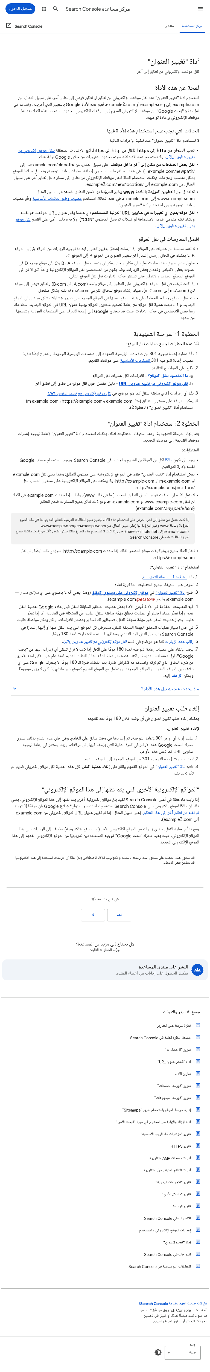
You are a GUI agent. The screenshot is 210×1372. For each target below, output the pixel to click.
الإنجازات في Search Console (167, 1218)
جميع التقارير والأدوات (181, 1012)
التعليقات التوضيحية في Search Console (160, 1266)
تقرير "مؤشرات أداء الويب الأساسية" (166, 1134)
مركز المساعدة (192, 26)
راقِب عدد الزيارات (179, 642)
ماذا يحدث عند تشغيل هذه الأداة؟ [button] (170, 689)
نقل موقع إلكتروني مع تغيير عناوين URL (79, 393)
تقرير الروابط (182, 1206)
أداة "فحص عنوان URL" (174, 1061)
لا (93, 915)
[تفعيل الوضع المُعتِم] (158, 1352)
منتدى (169, 26)
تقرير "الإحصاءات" (178, 1049)
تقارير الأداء (183, 1074)
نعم (119, 915)
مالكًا (168, 460)
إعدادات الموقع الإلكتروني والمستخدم (165, 1230)
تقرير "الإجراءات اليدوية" (173, 1182)
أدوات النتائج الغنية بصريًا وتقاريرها (167, 1170)
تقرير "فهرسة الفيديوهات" (172, 1098)
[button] (200, 8)
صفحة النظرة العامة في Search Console (160, 1037)
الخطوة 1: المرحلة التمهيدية (165, 577)
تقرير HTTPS (181, 1146)
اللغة (192, 1345)
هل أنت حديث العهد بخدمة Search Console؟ (173, 1303)
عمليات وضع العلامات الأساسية (57, 199)
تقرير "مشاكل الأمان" (176, 1194)
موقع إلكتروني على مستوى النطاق (120, 593)
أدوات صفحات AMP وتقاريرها (170, 1158)
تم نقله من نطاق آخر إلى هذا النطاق (171, 813)
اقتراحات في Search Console (167, 1254)
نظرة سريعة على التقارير (174, 1025)
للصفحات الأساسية (135, 361)
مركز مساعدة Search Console (98, 9)
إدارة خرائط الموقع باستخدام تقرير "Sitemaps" (156, 1110)
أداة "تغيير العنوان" (170, 593)
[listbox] (183, 1353)
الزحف (176, 676)
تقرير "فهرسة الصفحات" (174, 1086)
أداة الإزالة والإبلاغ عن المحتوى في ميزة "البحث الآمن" (153, 1122)
